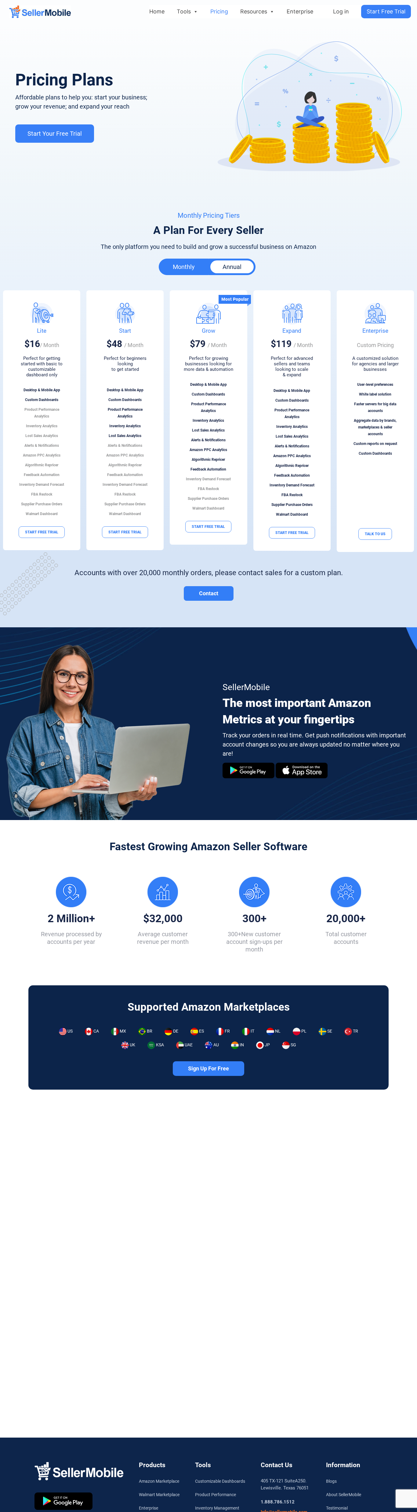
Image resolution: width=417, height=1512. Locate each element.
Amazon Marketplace (159, 1481)
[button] (184, 267)
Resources (253, 11)
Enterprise (300, 11)
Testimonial (337, 1508)
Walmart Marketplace (159, 1494)
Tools (184, 11)
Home (157, 11)
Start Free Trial (386, 11)
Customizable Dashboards (220, 1481)
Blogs (331, 1481)
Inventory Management (217, 1508)
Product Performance (215, 1494)
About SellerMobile (343, 1494)
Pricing (219, 11)
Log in (341, 11)
